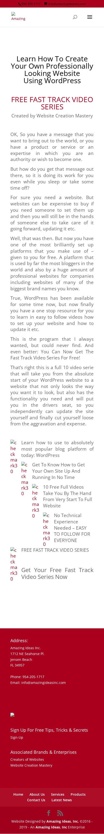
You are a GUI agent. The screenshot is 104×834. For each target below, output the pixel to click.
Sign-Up (16, 737)
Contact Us (36, 800)
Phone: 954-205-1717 (27, 676)
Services (57, 794)
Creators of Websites (27, 759)
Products (78, 794)
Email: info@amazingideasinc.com (38, 682)
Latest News (62, 800)
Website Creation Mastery (31, 765)
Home (18, 794)
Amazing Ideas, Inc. (62, 821)
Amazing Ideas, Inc (51, 827)
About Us (37, 794)
